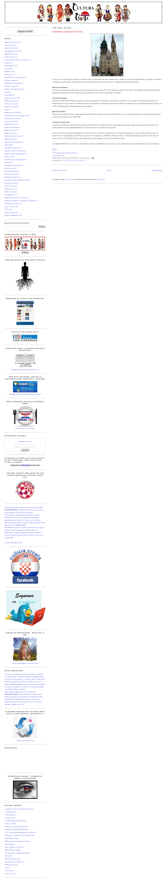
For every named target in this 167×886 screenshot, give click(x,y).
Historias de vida (10, 106)
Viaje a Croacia (10, 206)
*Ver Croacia (9, 870)
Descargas (8, 74)
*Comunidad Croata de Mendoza (15, 820)
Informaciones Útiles (12, 112)
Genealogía (8, 95)
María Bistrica (9, 133)
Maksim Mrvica (10, 124)
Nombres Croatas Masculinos (14, 153)
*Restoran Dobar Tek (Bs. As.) (15, 862)
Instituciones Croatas (12, 118)
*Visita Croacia (10, 873)
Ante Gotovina (9, 45)
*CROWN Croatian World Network (16, 829)
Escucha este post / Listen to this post (65, 153)
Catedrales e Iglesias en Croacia (67, 31)
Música (7, 145)
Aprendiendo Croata (11, 51)
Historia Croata (10, 104)
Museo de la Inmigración (13, 142)
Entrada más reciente (59, 170)
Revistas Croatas (10, 183)
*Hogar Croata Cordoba (12, 850)
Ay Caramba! (100, 179)
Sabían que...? (9, 189)
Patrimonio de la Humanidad (14, 159)
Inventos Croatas (10, 121)
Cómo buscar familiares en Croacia (16, 60)
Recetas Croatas (10, 174)
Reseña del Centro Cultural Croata (16, 180)
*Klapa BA (8, 856)
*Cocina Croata (10, 818)
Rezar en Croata (10, 186)
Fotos (6, 92)
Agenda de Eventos (11, 42)
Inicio (109, 170)
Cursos (7, 68)
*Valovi (7, 867)
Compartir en (58, 156)
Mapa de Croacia (10, 130)
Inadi (6, 109)
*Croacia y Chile (10, 823)
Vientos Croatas (10, 212)
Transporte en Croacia (12, 203)
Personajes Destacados (12, 165)
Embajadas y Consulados (13, 83)
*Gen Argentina (10, 844)
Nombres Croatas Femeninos (14, 150)
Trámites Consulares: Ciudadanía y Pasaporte (20, 200)
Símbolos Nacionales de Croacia (15, 197)
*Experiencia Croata (11, 838)
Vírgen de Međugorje (12, 215)
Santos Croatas (10, 192)
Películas (8, 162)
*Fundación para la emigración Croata (17, 841)
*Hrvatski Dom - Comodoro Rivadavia (17, 853)
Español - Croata (10, 86)
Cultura (65, 160)
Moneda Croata (10, 139)
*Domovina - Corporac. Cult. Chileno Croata (20, 835)
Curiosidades (9, 65)
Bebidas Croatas (10, 54)
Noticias (7, 156)
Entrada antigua (157, 170)
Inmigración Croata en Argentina (16, 115)
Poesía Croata (9, 168)
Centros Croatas (10, 57)
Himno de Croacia (11, 101)
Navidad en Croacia (11, 148)
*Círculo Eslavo (10, 812)
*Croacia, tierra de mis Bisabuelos (16, 826)
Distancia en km (10, 80)
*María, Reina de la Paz (13, 859)
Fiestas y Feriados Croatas (13, 89)
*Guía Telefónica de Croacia (14, 847)
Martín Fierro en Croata (12, 136)
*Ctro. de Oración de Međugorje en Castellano (20, 832)
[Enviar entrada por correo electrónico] (92, 158)
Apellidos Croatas (11, 48)
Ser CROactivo (10, 195)
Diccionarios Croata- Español (14, 77)
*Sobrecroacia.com (11, 864)
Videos (7, 209)
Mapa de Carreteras (11, 127)
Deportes (8, 71)
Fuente (54, 149)
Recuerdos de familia (12, 177)
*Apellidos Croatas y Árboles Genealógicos (19, 809)
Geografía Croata (77, 160)
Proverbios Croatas (11, 171)
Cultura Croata (70, 179)
